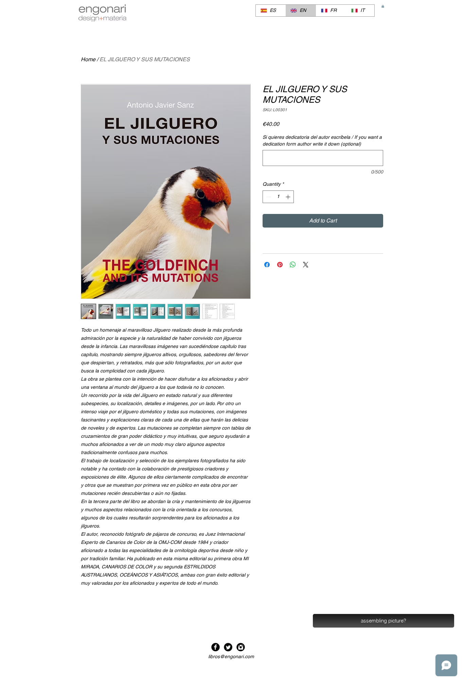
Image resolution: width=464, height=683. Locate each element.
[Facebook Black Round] (215, 647)
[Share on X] (306, 265)
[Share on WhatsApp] (293, 265)
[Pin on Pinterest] (280, 265)
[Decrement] (268, 197)
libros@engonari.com (231, 656)
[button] (382, 6)
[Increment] (288, 197)
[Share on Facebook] (267, 265)
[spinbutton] (278, 197)
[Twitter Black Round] (228, 647)
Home (88, 59)
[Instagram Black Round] (240, 647)
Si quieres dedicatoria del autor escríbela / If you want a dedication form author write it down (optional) (322, 140)
